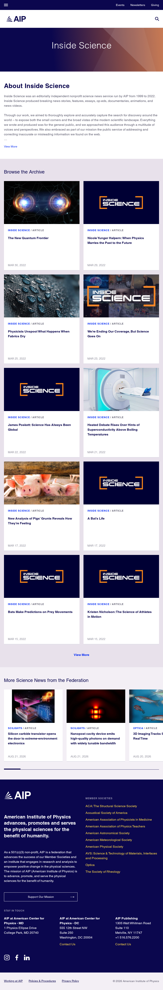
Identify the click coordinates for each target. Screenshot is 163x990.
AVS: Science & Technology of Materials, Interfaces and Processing (121, 855)
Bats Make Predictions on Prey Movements (40, 612)
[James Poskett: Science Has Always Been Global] (42, 389)
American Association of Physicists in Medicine (118, 819)
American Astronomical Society (107, 833)
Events (120, 5)
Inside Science (19, 230)
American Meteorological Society (108, 840)
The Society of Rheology (102, 872)
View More (10, 146)
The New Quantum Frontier (28, 238)
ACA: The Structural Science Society (111, 806)
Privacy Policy (70, 980)
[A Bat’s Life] (121, 483)
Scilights (15, 728)
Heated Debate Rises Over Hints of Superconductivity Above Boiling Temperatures (113, 429)
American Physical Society (104, 846)
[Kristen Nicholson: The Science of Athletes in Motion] (121, 576)
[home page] (16, 19)
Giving (155, 5)
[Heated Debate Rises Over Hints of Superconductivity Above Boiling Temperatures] (121, 389)
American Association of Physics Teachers (115, 826)
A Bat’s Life (96, 518)
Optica (138, 728)
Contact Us (67, 944)
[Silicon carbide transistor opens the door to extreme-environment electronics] (33, 706)
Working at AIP (13, 980)
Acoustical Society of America (106, 813)
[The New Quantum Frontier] (42, 202)
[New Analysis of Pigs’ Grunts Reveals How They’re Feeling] (42, 483)
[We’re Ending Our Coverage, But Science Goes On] (121, 295)
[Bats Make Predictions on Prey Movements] (42, 576)
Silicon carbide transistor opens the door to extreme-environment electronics (32, 738)
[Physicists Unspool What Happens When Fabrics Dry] (42, 295)
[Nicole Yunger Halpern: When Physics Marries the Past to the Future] (121, 202)
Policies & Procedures (42, 980)
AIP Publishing (126, 918)
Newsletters (137, 5)
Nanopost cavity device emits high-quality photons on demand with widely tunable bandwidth (95, 738)
